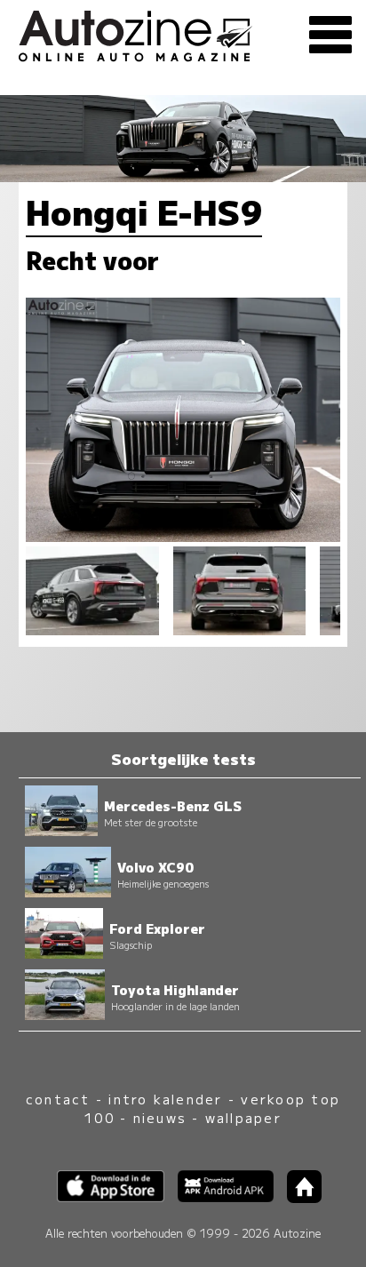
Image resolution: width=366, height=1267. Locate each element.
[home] (298, 1197)
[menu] (330, 35)
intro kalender (165, 1098)
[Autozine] (183, 33)
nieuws (160, 1117)
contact (58, 1098)
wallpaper (243, 1117)
